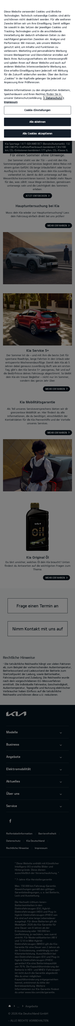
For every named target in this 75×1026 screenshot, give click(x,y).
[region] (37, 70)
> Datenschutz (53, 98)
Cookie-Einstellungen (37, 110)
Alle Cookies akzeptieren (37, 133)
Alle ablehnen (37, 121)
